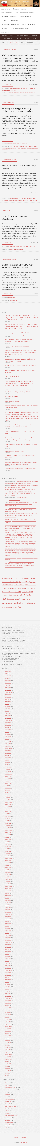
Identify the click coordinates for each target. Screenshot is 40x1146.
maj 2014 (7, 1010)
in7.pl (21, 1142)
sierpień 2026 (8, 671)
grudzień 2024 (8, 715)
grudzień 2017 (8, 909)
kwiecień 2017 (8, 928)
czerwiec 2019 (8, 867)
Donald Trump (7, 585)
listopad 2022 (8, 771)
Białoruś (4, 582)
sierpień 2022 (8, 778)
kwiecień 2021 (8, 816)
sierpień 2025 (8, 696)
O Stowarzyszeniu (22, 35)
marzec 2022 (8, 790)
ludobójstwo (20, 591)
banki (35, 146)
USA (27, 200)
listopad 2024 (8, 718)
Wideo (26, 38)
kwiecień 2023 (8, 762)
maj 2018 (7, 898)
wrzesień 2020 (8, 832)
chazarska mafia (10, 582)
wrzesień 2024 (8, 722)
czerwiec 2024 (8, 729)
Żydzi (20, 607)
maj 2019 (7, 869)
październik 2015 (8, 970)
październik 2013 (8, 1026)
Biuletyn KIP (7, 1085)
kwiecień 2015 (8, 984)
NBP (32, 592)
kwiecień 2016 (8, 956)
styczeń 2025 (8, 713)
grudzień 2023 (8, 743)
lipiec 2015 (7, 977)
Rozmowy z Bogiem (9, 489)
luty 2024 (7, 739)
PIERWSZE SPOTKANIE (12, 401)
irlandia (24, 198)
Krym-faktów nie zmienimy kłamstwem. (14, 217)
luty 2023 (7, 764)
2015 (11, 146)
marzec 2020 (8, 846)
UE (14, 603)
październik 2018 (8, 886)
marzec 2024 (8, 736)
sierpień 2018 (8, 890)
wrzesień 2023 (8, 750)
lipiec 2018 (7, 893)
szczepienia (27, 599)
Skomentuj (35, 139)
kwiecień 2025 (8, 706)
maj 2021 (7, 813)
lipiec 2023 (7, 755)
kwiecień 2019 (8, 872)
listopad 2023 (8, 746)
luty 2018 (7, 904)
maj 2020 (7, 841)
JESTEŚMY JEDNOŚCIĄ (12, 396)
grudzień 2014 (8, 993)
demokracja (13, 198)
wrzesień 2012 (8, 1056)
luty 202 (6, 1075)
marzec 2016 (8, 958)
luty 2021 (7, 820)
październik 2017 (8, 914)
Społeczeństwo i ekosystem (9, 90)
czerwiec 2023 (8, 757)
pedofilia (15, 595)
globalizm (16, 585)
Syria (21, 599)
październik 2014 (8, 998)
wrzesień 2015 (8, 972)
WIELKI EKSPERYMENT (12, 377)
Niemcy (4, 595)
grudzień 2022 (8, 769)
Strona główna (7, 35)
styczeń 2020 (8, 851)
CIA (20, 582)
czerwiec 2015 (8, 979)
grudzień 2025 (8, 687)
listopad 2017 (8, 911)
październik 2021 (8, 802)
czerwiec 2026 (8, 675)
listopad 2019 (8, 855)
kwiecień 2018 (8, 900)
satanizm (11, 599)
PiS (24, 595)
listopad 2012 (8, 1052)
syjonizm (16, 599)
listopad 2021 (8, 799)
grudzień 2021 (8, 797)
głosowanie (13, 148)
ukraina (19, 603)
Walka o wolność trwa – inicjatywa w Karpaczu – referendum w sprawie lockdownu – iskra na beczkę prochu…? (20, 58)
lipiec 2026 (7, 673)
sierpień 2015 (8, 975)
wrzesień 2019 (8, 860)
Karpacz (12, 92)
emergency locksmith (9, 541)
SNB (3, 149)
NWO (10, 595)
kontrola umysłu (22, 588)
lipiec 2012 (7, 1061)
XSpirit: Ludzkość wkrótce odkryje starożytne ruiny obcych (20, 469)
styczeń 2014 (8, 1019)
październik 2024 (8, 720)
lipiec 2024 (7, 727)
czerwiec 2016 (8, 951)
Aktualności (11, 88)
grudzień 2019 (8, 853)
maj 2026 (7, 678)
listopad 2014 (8, 996)
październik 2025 (8, 692)
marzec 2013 (8, 1042)
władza (35, 200)
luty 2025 (7, 711)
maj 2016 (7, 954)
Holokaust (21, 585)
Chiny (17, 582)
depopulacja (33, 582)
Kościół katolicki (7, 592)
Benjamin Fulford (29, 579)
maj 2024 (7, 732)
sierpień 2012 (8, 1059)
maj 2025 (7, 704)
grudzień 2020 (8, 825)
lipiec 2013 (7, 1033)
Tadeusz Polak (6, 210)
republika (11, 200)
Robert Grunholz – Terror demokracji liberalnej (19, 167)
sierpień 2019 (8, 862)
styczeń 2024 (8, 741)
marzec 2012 (8, 1070)
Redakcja (32, 88)
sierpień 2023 (8, 753)
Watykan (32, 603)
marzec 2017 (8, 930)
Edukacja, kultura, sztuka (22, 88)
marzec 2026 (8, 683)
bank (14, 146)
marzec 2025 (8, 708)
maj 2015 (7, 982)
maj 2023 (7, 760)
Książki (18, 38)
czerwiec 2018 (8, 895)
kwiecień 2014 (8, 1012)
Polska (29, 198)
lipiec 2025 (7, 699)
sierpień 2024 (8, 725)
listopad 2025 (8, 690)
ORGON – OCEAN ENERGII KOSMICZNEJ (17, 346)
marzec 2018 (8, 902)
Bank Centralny (20, 146)
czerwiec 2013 (8, 1035)
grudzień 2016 (8, 937)
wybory (31, 200)
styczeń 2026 (8, 685)
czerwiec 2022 (8, 783)
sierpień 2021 (8, 806)
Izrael (4, 588)
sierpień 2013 (8, 1031)
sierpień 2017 (8, 918)
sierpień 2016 (8, 947)
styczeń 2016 (8, 963)
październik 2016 (8, 942)
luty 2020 (7, 848)
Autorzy (35, 35)
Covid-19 (25, 581)
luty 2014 (7, 1017)
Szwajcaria (7, 149)
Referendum (32, 92)
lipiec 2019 (7, 865)
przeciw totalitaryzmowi (21, 92)
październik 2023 (8, 748)
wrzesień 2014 (8, 1000)
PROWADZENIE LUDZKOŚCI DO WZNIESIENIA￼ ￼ (20, 366)
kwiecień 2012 (8, 1068)
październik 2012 (8, 1054)
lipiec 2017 (7, 921)
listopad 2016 (8, 939)
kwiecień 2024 (8, 734)
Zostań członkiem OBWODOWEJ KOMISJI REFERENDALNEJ (17, 266)
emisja (7, 148)
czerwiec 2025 (8, 701)
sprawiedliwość (21, 200)
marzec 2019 (8, 874)
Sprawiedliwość (8, 1117)
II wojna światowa (32, 585)
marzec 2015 (8, 986)
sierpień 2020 (8, 834)
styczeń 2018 (8, 907)
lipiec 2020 (7, 837)
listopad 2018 (8, 883)
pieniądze (28, 148)
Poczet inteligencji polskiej (10, 1106)
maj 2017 (7, 925)
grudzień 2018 (8, 881)
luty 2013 (7, 1045)
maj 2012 (7, 1066)
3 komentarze (34, 84)
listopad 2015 (8, 968)
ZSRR (16, 607)
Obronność (7, 1103)
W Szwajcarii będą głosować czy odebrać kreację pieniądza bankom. (18, 110)
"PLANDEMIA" (6, 579)
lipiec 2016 (7, 949)
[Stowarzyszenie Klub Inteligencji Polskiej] (20, 7)
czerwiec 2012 (8, 1063)
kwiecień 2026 (8, 680)
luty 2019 (7, 876)
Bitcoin (4, 148)
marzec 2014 (8, 1014)
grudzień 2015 (8, 965)
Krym (11, 249)
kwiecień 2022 (8, 788)
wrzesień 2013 (8, 1028)
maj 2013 (7, 1038)
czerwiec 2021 (8, 811)
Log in (25, 1142)
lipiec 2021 (7, 809)
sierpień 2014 (8, 1003)
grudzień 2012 (8, 1049)
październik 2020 (8, 830)
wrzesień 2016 (8, 944)
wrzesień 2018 (8, 888)
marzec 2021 (8, 818)
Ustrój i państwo (17, 196)
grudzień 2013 (8, 1021)
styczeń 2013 (8, 1047)
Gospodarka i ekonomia (21, 143)
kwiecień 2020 (8, 844)
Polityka (10, 196)
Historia (17, 246)
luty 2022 (7, 792)
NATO (28, 592)
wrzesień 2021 (8, 804)
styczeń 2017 (8, 935)
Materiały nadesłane (8, 102)
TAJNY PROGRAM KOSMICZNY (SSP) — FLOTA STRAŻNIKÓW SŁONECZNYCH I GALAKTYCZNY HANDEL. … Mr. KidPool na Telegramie (19, 383)
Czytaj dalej (7, 84)
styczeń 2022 (8, 795)
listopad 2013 (8, 1024)
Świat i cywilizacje (30, 246)
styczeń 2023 (8, 767)
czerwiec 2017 (8, 923)
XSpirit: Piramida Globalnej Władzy (14, 451)
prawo (33, 198)
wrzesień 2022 (8, 776)
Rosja (21, 249)
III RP (26, 585)
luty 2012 (7, 1073)
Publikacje (7, 1110)
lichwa (13, 592)
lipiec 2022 (7, 781)
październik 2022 (8, 774)
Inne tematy (7, 1094)
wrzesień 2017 (8, 916)
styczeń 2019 (8, 879)
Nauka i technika (8, 1101)
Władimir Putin (10, 607)
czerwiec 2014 (8, 1007)
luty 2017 (7, 933)
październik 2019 (8, 858)
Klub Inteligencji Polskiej (9, 49)
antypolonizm (16, 579)
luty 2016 (7, 961)
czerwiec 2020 (8, 839)
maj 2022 (7, 785)
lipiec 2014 (7, 1005)
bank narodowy (29, 146)
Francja (19, 198)
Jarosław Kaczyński (12, 588)
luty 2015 (7, 989)
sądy (15, 200)
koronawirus (31, 588)
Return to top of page (20, 1137)
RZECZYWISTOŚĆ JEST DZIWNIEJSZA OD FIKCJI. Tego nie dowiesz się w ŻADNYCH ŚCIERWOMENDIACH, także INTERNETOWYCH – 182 (20, 528)
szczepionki (7, 603)
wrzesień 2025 (8, 694)
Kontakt (34, 38)
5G (12, 579)
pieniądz (23, 148)
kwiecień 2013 (8, 1040)
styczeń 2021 (8, 823)
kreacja (19, 148)
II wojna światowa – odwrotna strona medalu (25, 489)
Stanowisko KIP (8, 38)
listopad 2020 (8, 827)
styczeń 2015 (8, 991)
